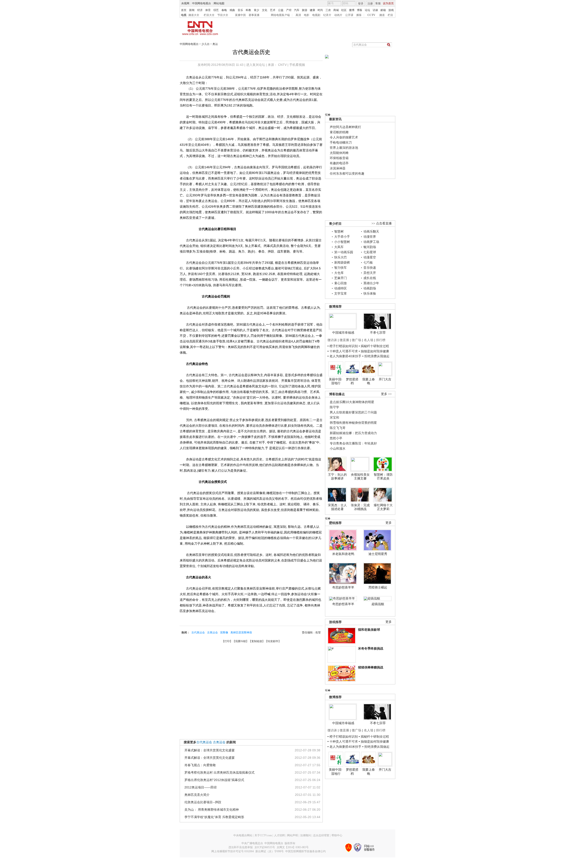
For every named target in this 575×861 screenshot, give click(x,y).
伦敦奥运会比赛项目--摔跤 (202, 802)
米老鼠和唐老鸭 (343, 554)
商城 (336, 10)
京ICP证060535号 (264, 847)
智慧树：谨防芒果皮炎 (383, 476)
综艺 (216, 10)
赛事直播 (254, 15)
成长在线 (369, 278)
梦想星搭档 (352, 381)
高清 (298, 15)
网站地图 (219, 3)
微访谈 (332, 340)
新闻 (192, 10)
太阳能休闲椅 (339, 153)
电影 (306, 15)
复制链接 (256, 641)
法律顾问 (305, 835)
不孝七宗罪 (378, 332)
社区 (344, 10)
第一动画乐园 (343, 252)
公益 (280, 10)
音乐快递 (369, 267)
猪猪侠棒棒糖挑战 (370, 667)
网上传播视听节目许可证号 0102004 (232, 851)
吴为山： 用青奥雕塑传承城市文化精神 (211, 809)
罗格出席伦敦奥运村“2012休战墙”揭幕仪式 (214, 780)
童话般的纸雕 (339, 132)
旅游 (304, 10)
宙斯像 (224, 632)
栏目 (390, 15)
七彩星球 (369, 252)
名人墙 (368, 340)
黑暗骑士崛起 (377, 587)
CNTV (282, 65)
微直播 (344, 340)
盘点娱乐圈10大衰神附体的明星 (352, 402)
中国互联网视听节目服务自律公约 (305, 851)
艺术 (272, 10)
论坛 (367, 10)
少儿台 (205, 44)
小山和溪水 (337, 448)
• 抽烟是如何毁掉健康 (374, 351)
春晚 (224, 10)
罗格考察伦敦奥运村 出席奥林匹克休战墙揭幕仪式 (219, 772)
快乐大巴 (340, 257)
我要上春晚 (368, 381)
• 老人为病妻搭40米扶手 (344, 356)
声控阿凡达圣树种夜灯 (345, 127)
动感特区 (340, 288)
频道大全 (193, 15)
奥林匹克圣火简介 (197, 795)
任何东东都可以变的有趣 (347, 173)
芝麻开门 (340, 278)
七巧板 (368, 262)
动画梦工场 (371, 242)
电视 (183, 15)
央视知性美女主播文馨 (360, 476)
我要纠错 (240, 641)
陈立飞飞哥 (337, 428)
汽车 (296, 10)
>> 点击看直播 (382, 223)
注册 (370, 3)
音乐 (240, 10)
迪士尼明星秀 (377, 554)
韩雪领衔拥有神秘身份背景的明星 (353, 422)
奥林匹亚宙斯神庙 (241, 632)
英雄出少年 (371, 283)
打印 (227, 641)
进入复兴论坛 (255, 65)
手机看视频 (297, 65)
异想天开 (369, 273)
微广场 (356, 340)
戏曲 (232, 10)
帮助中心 (337, 835)
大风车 (339, 247)
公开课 (349, 15)
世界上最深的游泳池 (344, 147)
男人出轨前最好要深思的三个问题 (353, 412)
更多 (388, 522)
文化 (264, 10)
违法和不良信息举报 (240, 847)
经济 (200, 10)
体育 (208, 10)
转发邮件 (273, 641)
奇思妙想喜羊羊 (343, 587)
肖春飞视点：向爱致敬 (200, 765)
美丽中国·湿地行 (336, 381)
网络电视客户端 (280, 15)
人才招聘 (279, 835)
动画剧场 (369, 288)
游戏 (391, 10)
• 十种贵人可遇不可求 (343, 351)
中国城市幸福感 (343, 332)
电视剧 (316, 15)
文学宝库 (340, 293)
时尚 (320, 10)
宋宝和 (334, 417)
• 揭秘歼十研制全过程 (374, 346)
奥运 (215, 44)
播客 (359, 15)
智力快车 (340, 267)
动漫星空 (369, 257)
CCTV (371, 15)
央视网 (185, 3)
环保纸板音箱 (339, 158)
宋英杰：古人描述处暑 (337, 507)
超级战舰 (378, 604)
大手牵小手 (342, 236)
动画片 (338, 15)
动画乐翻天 (371, 231)
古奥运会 (212, 632)
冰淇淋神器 (337, 168)
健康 (312, 10)
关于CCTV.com (263, 835)
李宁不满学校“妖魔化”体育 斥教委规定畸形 (214, 817)
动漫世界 (369, 236)
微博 (351, 10)
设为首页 (388, 3)
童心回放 (340, 283)
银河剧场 (369, 247)
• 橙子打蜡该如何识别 (342, 346)
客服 (378, 3)
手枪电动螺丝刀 (341, 142)
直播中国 (240, 15)
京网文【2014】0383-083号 (293, 847)
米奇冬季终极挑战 (370, 648)
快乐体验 (369, 293)
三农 (328, 10)
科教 (248, 10)
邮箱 (383, 10)
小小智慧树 (342, 242)
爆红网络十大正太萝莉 (383, 507)
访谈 (375, 10)
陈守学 (334, 407)
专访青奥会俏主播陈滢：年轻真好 (353, 443)
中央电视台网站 (242, 835)
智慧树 (339, 231)
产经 (289, 10)
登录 (360, 3)
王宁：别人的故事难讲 (337, 476)
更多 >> (386, 394)
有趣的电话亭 (339, 163)
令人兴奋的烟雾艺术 (344, 137)
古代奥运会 (198, 632)
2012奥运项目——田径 (200, 787)
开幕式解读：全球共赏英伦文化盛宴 (209, 750)
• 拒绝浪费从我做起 (375, 356)
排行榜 (380, 340)
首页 (183, 10)
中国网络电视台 (201, 3)
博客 (359, 10)
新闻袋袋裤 (342, 262)
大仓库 (339, 273)
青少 (256, 10)
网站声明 (292, 835)
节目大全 (222, 15)
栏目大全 (209, 15)
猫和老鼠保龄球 (369, 629)
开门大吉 (385, 379)
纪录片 (327, 15)
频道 (382, 15)
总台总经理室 (321, 835)
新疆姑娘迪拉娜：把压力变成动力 (353, 433)
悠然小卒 (336, 438)
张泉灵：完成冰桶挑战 (360, 507)
